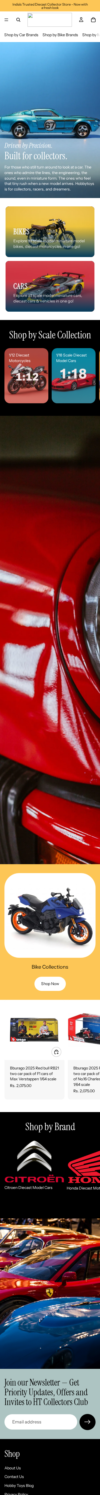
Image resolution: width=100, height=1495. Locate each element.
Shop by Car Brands (21, 34)
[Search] (18, 20)
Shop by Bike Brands (60, 34)
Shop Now (50, 983)
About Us (12, 1467)
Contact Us (14, 1476)
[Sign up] (87, 1422)
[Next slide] (89, 376)
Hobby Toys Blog (19, 1485)
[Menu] (6, 19)
